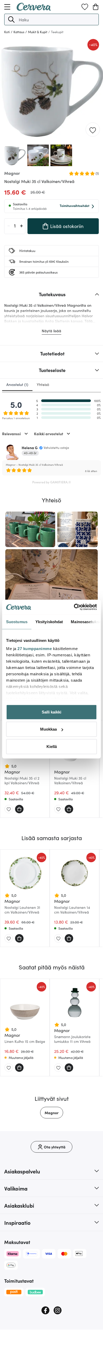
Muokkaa (48, 729)
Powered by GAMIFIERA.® (51, 482)
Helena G (30, 447)
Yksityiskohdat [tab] (49, 621)
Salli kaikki (51, 712)
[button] (11, 19)
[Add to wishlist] (93, 129)
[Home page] (34, 9)
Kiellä (51, 746)
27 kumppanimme (34, 648)
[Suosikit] (84, 6)
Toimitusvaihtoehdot (74, 205)
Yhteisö (43, 384)
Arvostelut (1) (17, 384)
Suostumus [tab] (16, 621)
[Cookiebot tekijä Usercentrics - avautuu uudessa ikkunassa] (74, 607)
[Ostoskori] (95, 6)
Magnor (52, 1112)
